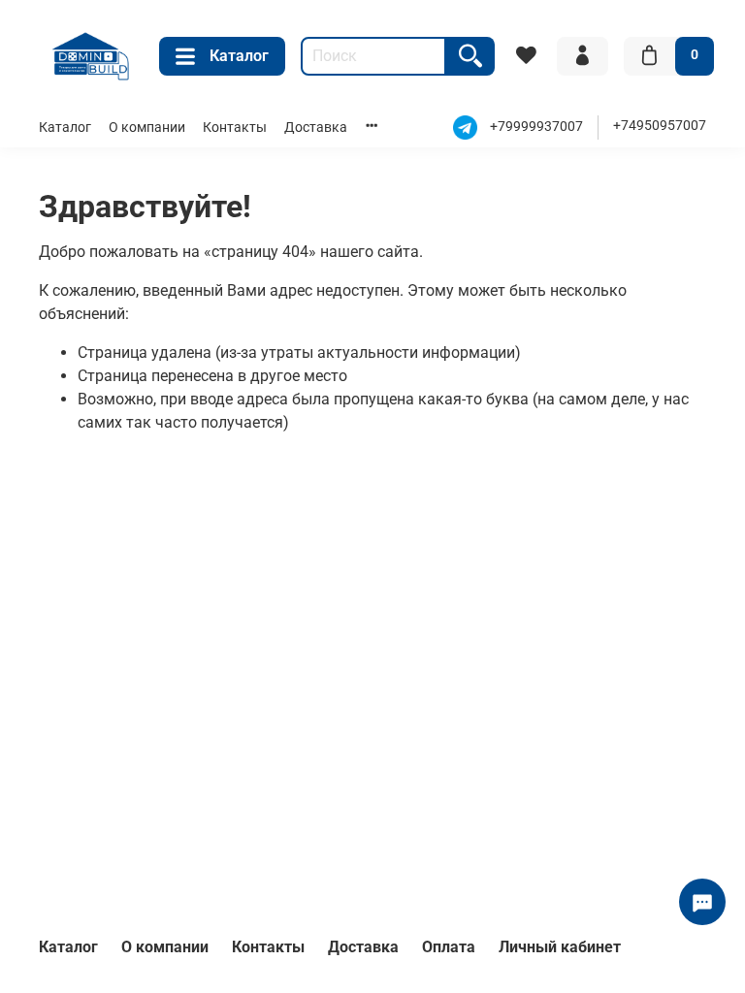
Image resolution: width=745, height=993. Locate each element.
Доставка (315, 127)
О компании (147, 127)
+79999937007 (536, 126)
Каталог (239, 56)
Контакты (235, 127)
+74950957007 (659, 125)
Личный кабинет (560, 947)
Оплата (448, 947)
